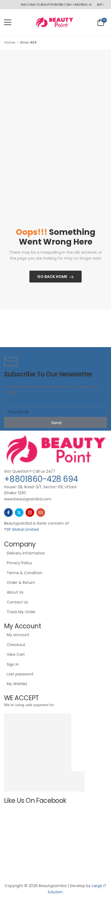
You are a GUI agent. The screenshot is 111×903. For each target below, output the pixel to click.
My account (18, 634)
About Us (15, 592)
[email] (40, 512)
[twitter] (19, 512)
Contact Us (17, 602)
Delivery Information (26, 553)
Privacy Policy (19, 563)
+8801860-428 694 (41, 479)
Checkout (16, 644)
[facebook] (8, 512)
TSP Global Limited (21, 529)
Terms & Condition (24, 573)
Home (10, 42)
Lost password (20, 674)
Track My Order (21, 612)
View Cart (16, 654)
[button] (7, 22)
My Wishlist (17, 683)
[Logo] (54, 22)
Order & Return (21, 582)
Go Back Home (52, 276)
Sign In (13, 664)
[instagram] (30, 512)
